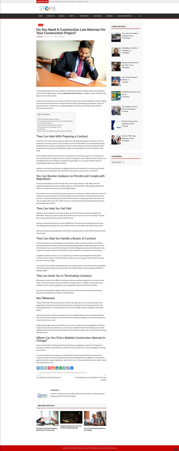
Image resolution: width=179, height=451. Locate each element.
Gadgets (62, 16)
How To (72, 16)
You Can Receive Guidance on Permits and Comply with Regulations (55, 121)
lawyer (48, 193)
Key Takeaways (41, 129)
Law (41, 24)
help (69, 315)
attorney (57, 255)
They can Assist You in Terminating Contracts (49, 127)
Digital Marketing (124, 16)
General (110, 16)
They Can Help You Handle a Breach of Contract (50, 125)
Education (98, 16)
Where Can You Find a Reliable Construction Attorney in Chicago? (54, 131)
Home (40, 16)
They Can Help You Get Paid (44, 123)
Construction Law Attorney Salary (76, 372)
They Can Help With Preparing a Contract (48, 119)
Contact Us (51, 16)
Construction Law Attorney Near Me (50, 372)
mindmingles (39, 36)
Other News (84, 16)
